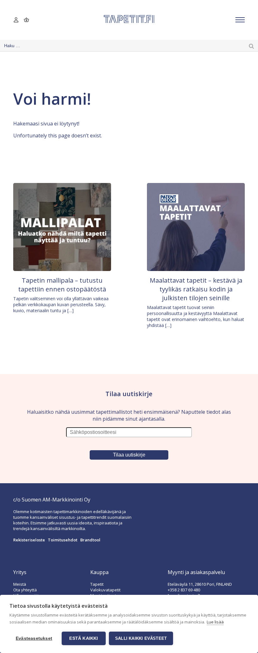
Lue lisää (215, 622)
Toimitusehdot (62, 540)
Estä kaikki (83, 638)
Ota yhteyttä (25, 590)
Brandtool (90, 540)
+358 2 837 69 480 (184, 590)
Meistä (19, 584)
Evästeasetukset (34, 638)
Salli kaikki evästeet (141, 638)
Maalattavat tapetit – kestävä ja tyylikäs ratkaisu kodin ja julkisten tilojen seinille (196, 289)
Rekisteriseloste (29, 540)
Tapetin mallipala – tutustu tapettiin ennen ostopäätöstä (62, 284)
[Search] (251, 45)
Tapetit (97, 584)
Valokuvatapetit (105, 590)
